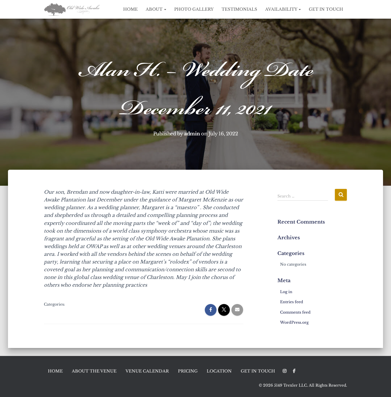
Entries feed (291, 301)
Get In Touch (326, 9)
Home (130, 9)
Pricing (188, 371)
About (155, 9)
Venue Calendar (147, 371)
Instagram (284, 371)
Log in (286, 291)
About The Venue (94, 371)
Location (219, 371)
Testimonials (239, 9)
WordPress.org (294, 322)
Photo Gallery (194, 9)
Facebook (294, 371)
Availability (281, 9)
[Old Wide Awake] (72, 9)
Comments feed (295, 312)
